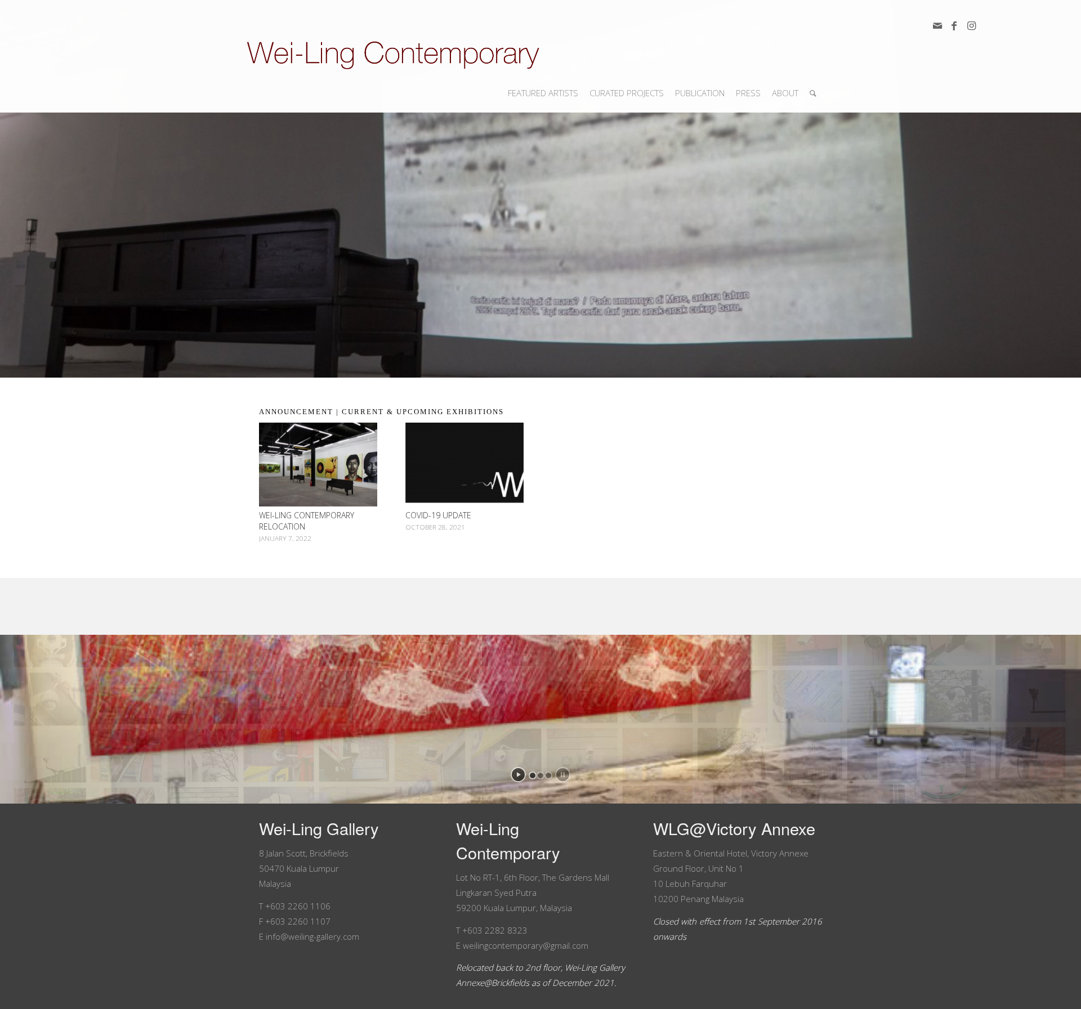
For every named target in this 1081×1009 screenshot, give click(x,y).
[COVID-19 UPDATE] (464, 464)
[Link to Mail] (937, 25)
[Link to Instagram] (971, 25)
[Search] (813, 93)
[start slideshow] (518, 774)
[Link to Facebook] (954, 25)
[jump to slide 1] (533, 775)
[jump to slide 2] (540, 775)
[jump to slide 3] (548, 775)
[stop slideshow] (562, 774)
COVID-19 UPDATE (438, 515)
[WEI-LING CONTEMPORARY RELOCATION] (318, 464)
